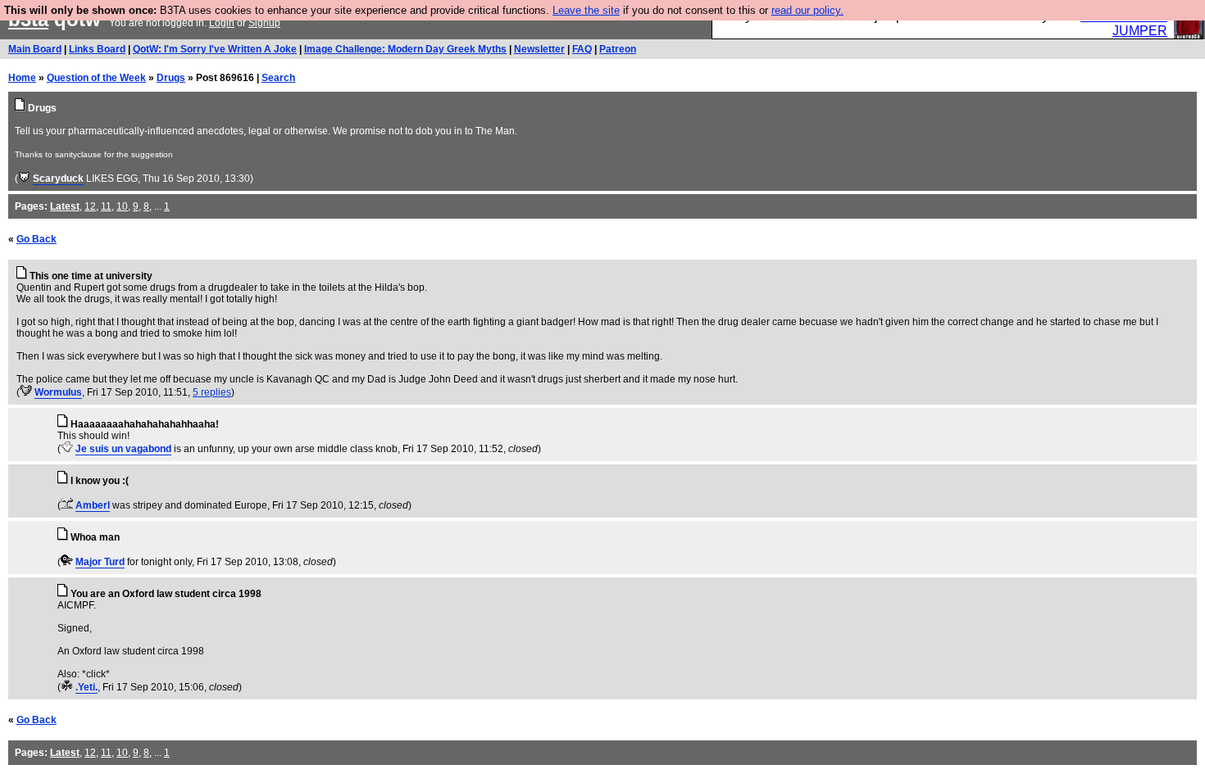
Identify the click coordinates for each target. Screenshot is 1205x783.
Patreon (617, 49)
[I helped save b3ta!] (24, 178)
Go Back (36, 239)
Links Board (97, 49)
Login (221, 23)
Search (278, 78)
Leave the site (586, 10)
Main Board (34, 49)
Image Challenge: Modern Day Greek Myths (405, 49)
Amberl (92, 505)
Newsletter (539, 49)
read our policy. (807, 10)
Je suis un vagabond (123, 449)
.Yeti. (86, 687)
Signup (264, 23)
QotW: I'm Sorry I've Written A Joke (215, 49)
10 (122, 206)
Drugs (171, 78)
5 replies (212, 392)
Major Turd (100, 562)
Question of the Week (96, 78)
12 (90, 206)
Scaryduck (58, 178)
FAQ (582, 49)
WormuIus (58, 392)
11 (106, 206)
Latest (65, 206)
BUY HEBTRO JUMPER (1123, 23)
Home (22, 78)
